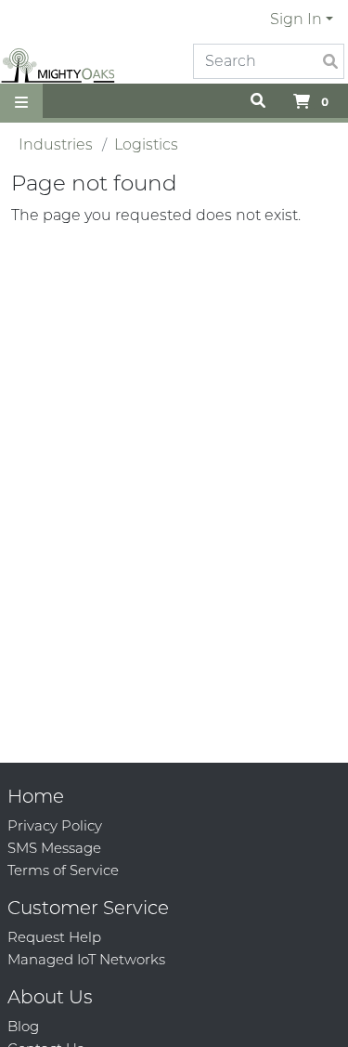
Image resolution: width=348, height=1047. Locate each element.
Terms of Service (63, 870)
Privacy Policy (54, 825)
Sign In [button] (296, 19)
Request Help (54, 937)
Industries (56, 144)
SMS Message (54, 848)
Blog (23, 1026)
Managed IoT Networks (86, 959)
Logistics (146, 144)
